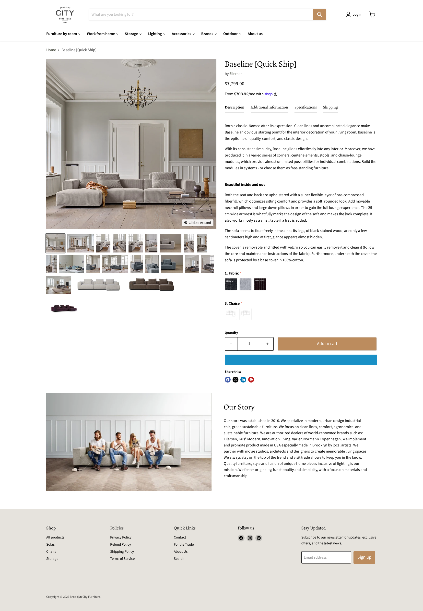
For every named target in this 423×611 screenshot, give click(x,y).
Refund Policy (120, 544)
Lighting (155, 33)
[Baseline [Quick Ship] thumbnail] (55, 243)
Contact (180, 537)
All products (55, 537)
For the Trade (184, 544)
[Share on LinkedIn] (243, 380)
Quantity (231, 333)
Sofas (50, 544)
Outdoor (230, 33)
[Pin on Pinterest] (251, 380)
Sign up (364, 557)
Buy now (301, 360)
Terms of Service (122, 558)
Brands (207, 33)
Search (179, 558)
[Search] (319, 14)
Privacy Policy (120, 537)
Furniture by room (62, 33)
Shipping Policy (122, 551)
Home (51, 50)
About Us (181, 551)
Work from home (101, 33)
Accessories (182, 33)
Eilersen (236, 73)
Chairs (51, 551)
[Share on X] (235, 380)
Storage (132, 33)
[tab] (234, 108)
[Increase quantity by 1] (267, 344)
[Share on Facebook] (228, 380)
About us (255, 33)
